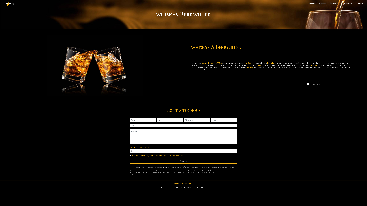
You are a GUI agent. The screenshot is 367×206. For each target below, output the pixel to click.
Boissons (322, 3)
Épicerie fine (335, 3)
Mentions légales (199, 187)
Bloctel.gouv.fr (156, 174)
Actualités (347, 3)
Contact (359, 3)
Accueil (312, 3)
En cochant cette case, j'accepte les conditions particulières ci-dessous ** (158, 156)
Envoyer (183, 161)
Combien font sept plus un (139, 147)
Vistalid (165, 187)
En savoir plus (316, 84)
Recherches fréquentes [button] (183, 184)
